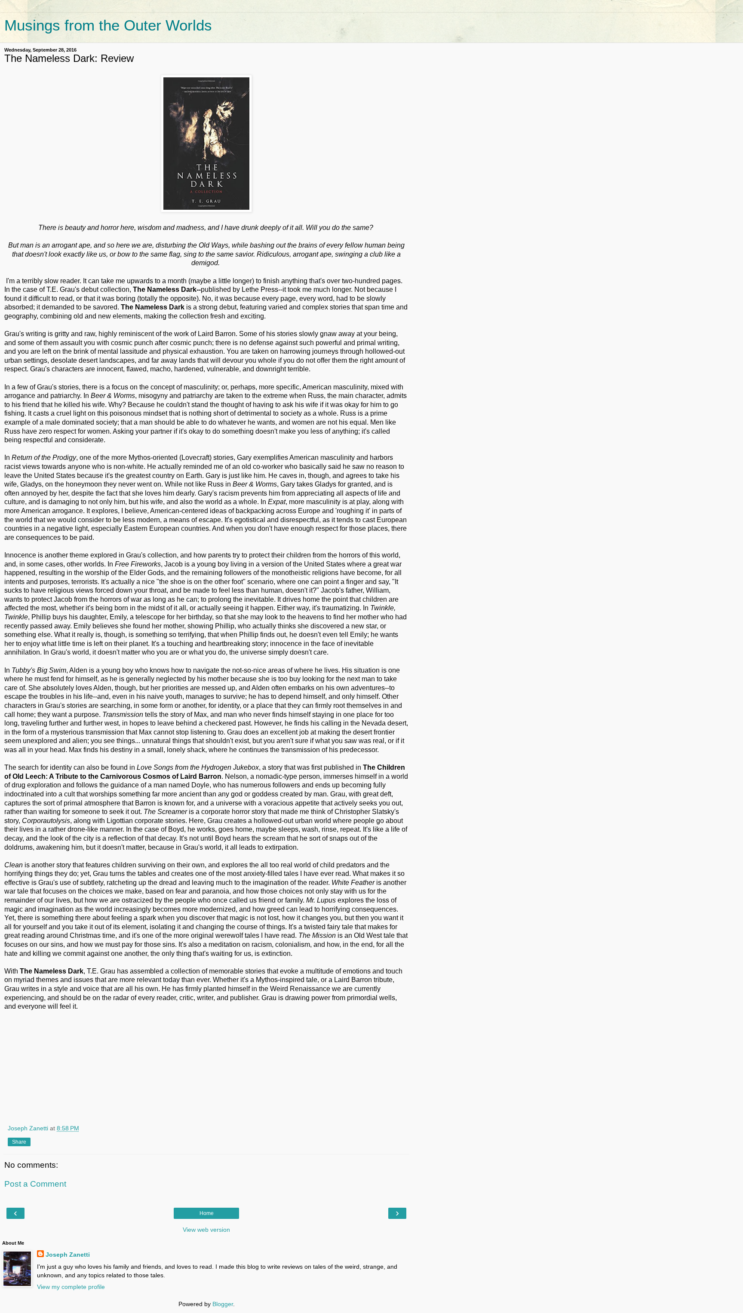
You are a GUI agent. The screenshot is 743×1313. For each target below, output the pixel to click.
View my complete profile (71, 1286)
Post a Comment (35, 1183)
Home (207, 1213)
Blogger (222, 1304)
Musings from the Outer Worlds (108, 25)
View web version (206, 1229)
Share (19, 1142)
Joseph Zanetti (68, 1254)
